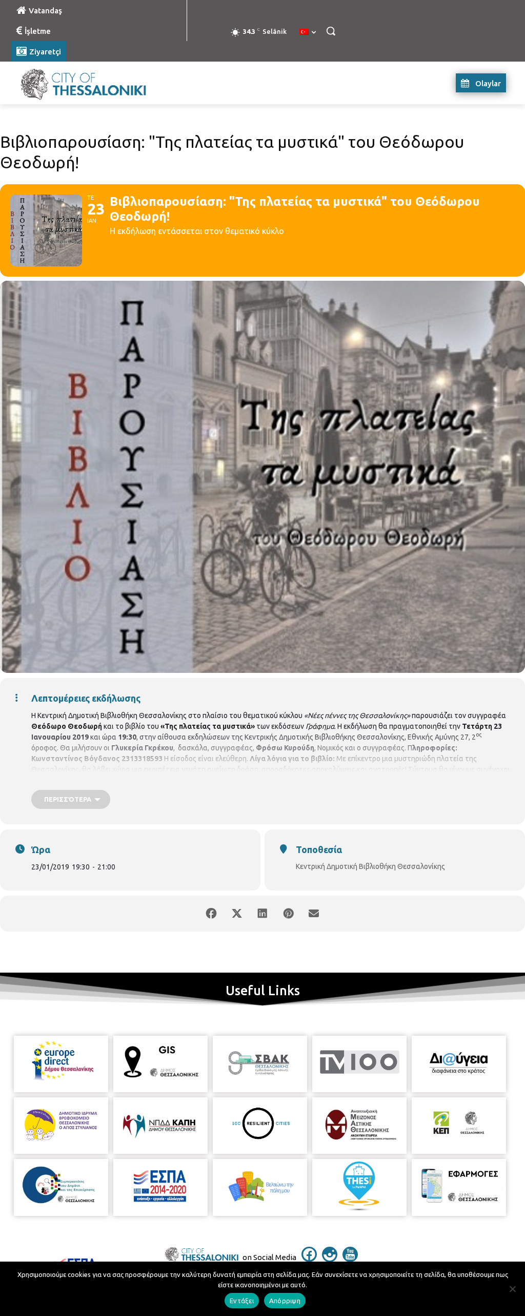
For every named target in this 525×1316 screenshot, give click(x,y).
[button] (331, 31)
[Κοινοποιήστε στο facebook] (211, 913)
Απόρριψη (284, 1300)
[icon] (309, 1259)
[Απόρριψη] (512, 1289)
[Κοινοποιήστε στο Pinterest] (288, 913)
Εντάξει (242, 1300)
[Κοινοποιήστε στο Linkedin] (262, 913)
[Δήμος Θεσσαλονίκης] (71, 83)
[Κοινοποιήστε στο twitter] (237, 913)
